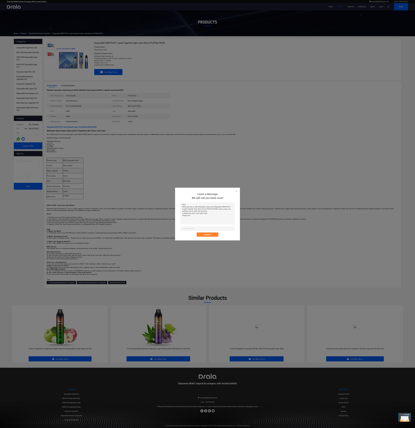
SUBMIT (207, 234)
